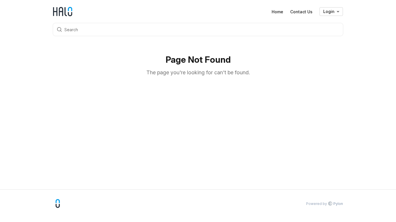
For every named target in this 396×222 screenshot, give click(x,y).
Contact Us (301, 11)
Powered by (324, 203)
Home (277, 11)
